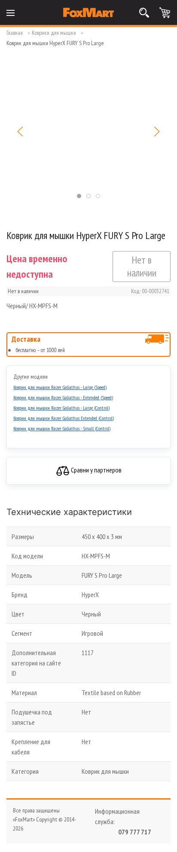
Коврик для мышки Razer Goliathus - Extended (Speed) (63, 397)
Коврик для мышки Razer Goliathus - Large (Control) (61, 408)
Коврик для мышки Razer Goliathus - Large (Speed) (60, 387)
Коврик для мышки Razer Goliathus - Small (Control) (61, 428)
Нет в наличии (141, 266)
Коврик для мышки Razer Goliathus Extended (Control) (63, 418)
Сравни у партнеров (96, 470)
